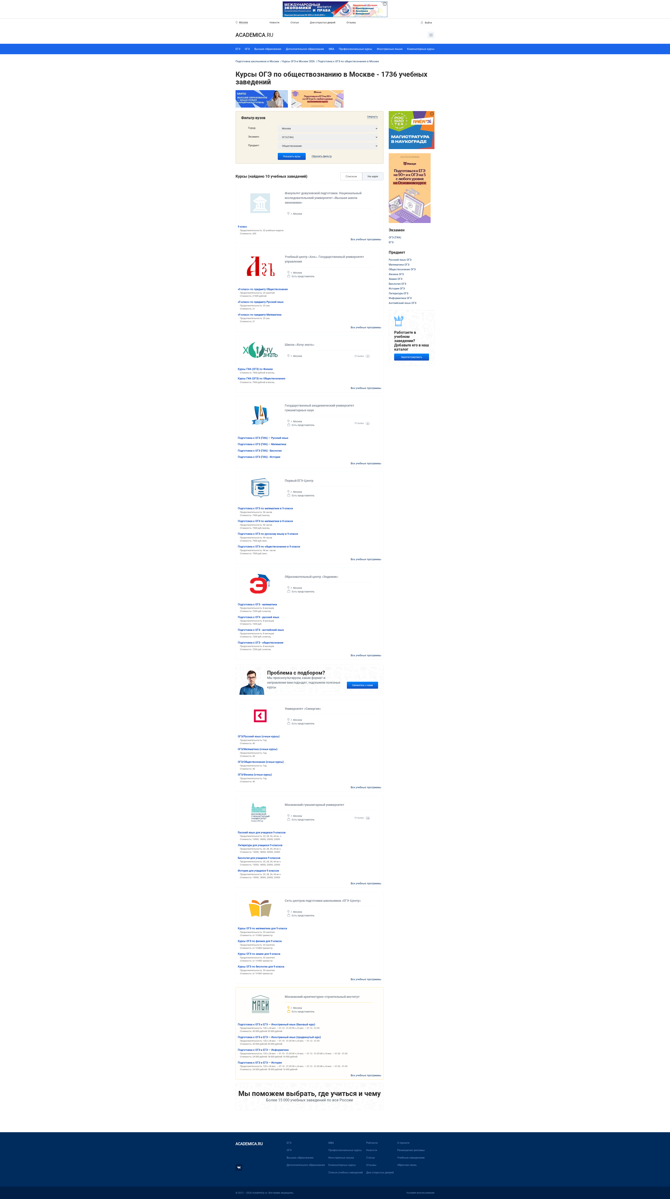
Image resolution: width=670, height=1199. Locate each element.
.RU (254, 35)
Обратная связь (407, 1165)
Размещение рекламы (411, 1150)
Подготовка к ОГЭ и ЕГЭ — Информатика (263, 1050)
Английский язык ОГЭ (402, 303)
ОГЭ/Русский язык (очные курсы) (259, 736)
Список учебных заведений (345, 1172)
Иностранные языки (390, 49)
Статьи (295, 22)
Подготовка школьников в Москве (258, 61)
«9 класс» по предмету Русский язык (261, 302)
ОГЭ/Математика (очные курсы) (257, 749)
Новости (274, 22)
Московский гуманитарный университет (314, 805)
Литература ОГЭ (398, 293)
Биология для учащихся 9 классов (259, 858)
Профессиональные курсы (355, 49)
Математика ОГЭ (399, 264)
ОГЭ (247, 49)
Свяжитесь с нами (362, 685)
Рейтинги (372, 1142)
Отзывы (351, 22)
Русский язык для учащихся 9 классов (262, 832)
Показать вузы (291, 156)
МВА (331, 1142)
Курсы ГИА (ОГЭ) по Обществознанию (261, 378)
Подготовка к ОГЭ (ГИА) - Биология (260, 450)
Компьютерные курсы (420, 49)
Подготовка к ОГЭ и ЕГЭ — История (260, 1062)
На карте (373, 176)
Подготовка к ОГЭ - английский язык (261, 629)
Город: (252, 128)
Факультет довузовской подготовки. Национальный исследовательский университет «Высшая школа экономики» (323, 197)
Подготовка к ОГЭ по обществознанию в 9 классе (269, 546)
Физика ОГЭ (396, 274)
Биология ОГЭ (397, 283)
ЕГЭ (238, 49)
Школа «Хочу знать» (299, 344)
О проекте (403, 1142)
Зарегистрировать (411, 357)
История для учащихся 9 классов (258, 870)
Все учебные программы (366, 239)
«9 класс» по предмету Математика (259, 314)
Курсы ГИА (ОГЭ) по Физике (255, 369)
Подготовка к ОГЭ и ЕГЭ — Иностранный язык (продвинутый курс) (279, 1037)
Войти (428, 22)
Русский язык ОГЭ (400, 259)
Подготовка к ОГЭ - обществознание (260, 642)
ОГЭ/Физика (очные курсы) (255, 774)
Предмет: (254, 145)
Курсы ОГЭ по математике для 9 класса (262, 928)
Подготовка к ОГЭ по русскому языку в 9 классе (268, 533)
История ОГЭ (397, 288)
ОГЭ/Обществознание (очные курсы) (261, 761)
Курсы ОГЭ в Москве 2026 (298, 61)
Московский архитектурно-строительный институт (322, 996)
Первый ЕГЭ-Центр (299, 480)
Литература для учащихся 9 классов (260, 845)
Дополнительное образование (305, 49)
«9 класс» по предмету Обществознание (263, 289)
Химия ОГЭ (395, 279)
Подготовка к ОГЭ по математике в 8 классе (265, 521)
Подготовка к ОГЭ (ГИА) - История (259, 457)
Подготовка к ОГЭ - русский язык (258, 617)
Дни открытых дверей (322, 22)
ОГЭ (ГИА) (395, 237)
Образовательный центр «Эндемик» (311, 576)
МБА (331, 49)
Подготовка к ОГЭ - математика (257, 604)
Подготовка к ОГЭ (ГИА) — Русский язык (263, 438)
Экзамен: (254, 136)
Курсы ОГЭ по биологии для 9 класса (261, 966)
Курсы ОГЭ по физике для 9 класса (260, 941)
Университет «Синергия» (303, 708)
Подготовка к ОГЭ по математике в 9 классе (265, 508)
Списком (351, 176)
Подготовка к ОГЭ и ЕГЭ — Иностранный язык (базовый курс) (276, 1024)
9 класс (242, 226)
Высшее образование (267, 49)
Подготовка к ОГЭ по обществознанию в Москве (348, 61)
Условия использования (420, 1192)
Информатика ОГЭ (400, 298)
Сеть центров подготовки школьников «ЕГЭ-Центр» (323, 900)
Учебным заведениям (411, 1157)
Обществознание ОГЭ (402, 269)
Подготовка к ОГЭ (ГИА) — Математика (262, 444)
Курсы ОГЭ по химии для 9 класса (259, 953)
